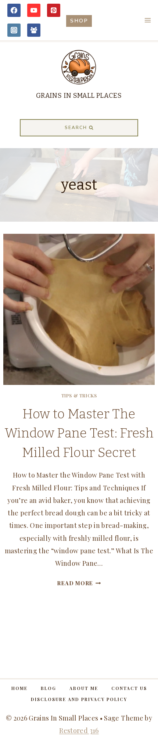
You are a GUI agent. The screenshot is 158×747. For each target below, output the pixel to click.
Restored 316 (78, 730)
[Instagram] (14, 30)
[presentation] (78, 309)
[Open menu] (147, 20)
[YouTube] (33, 10)
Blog (48, 688)
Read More (79, 583)
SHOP (79, 20)
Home (19, 688)
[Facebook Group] (33, 30)
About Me (83, 688)
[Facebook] (14, 10)
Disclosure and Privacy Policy (79, 699)
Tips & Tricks (79, 395)
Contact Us (129, 688)
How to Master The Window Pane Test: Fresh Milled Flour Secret (79, 433)
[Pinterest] (53, 10)
